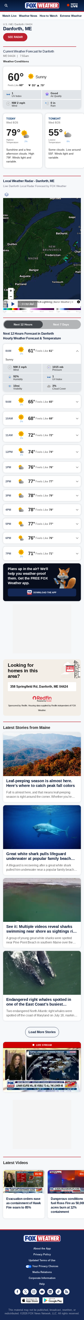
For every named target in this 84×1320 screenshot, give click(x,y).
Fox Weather (42, 5)
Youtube (42, 1292)
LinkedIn (50, 1292)
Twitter (26, 1292)
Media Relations (42, 1272)
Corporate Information (42, 1278)
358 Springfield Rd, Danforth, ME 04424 (39, 686)
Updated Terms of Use (42, 1260)
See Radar (15, 37)
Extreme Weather (71, 15)
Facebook (17, 1292)
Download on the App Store (30, 1300)
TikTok (58, 1292)
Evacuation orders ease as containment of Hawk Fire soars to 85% (23, 1203)
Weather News (28, 15)
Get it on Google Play (52, 1300)
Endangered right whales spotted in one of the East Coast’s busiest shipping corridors (38, 1004)
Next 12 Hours (23, 324)
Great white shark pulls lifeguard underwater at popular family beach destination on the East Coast (38, 858)
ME (11, 24)
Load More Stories (42, 1032)
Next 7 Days (61, 324)
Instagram (34, 1292)
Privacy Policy (42, 1254)
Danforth (19, 24)
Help (42, 1283)
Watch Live (9, 15)
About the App (42, 1248)
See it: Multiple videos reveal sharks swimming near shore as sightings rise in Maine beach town (41, 931)
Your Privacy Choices (45, 1266)
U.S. (5, 24)
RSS (67, 1292)
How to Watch (48, 15)
